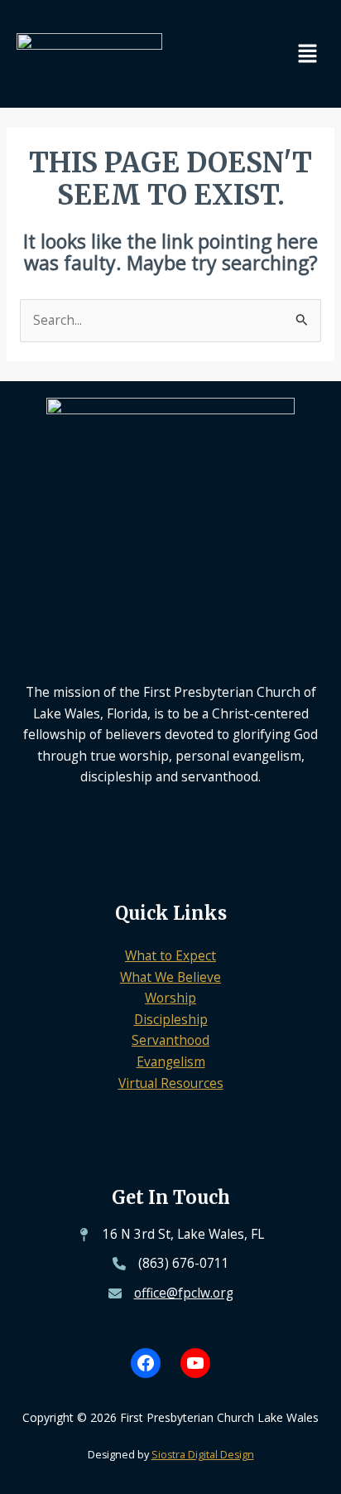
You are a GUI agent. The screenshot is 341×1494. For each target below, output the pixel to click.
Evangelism (171, 1061)
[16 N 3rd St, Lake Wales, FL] (170, 1234)
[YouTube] (195, 1363)
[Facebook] (146, 1363)
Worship (170, 998)
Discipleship (171, 1019)
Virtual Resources (170, 1083)
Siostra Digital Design (202, 1455)
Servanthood (170, 1040)
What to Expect (170, 955)
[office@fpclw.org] (170, 1293)
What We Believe (170, 977)
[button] (307, 53)
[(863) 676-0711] (171, 1263)
